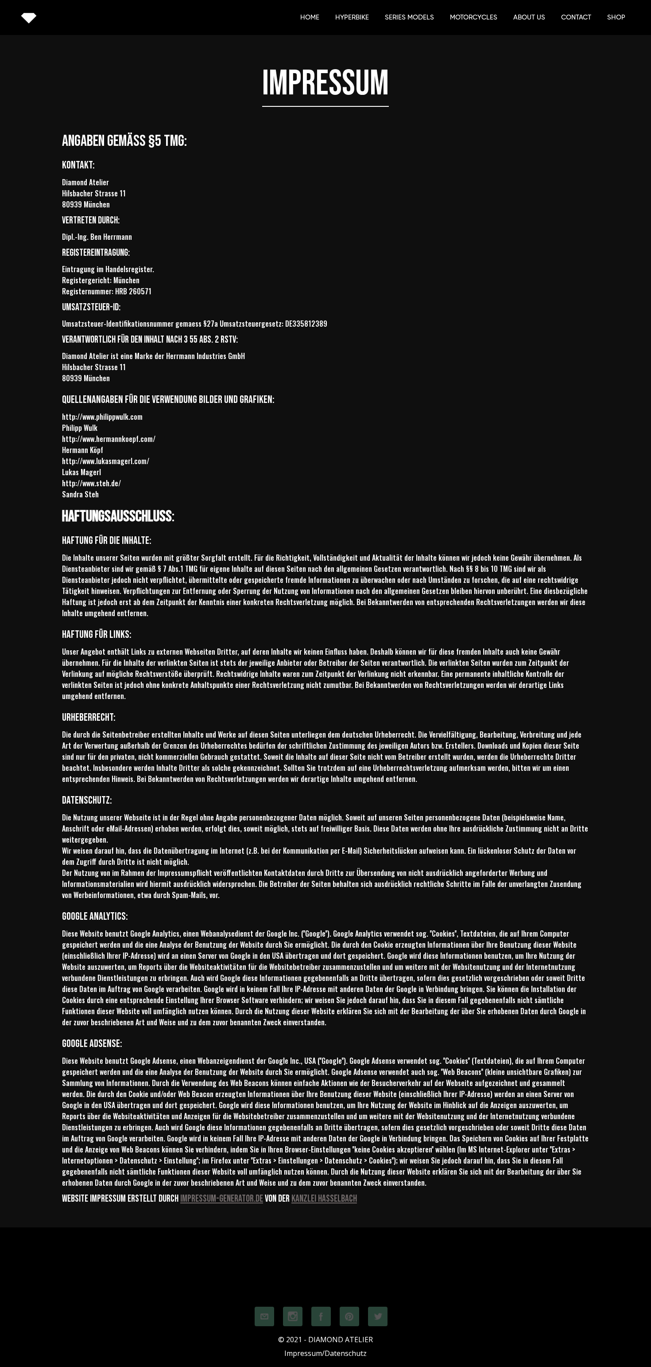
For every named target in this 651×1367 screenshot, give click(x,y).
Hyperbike (352, 17)
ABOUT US (529, 17)
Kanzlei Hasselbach (324, 1199)
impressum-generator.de (221, 1199)
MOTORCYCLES (473, 17)
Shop (616, 17)
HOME (309, 17)
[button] (409, 17)
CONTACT (576, 17)
